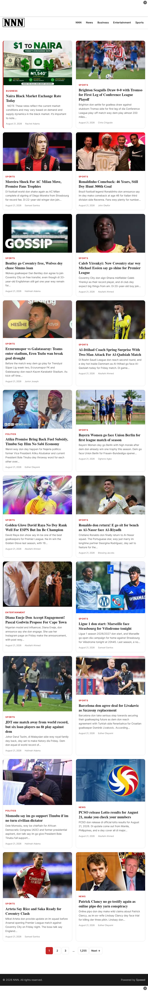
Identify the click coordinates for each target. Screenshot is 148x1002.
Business (12, 91)
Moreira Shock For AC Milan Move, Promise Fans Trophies (33, 184)
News (82, 807)
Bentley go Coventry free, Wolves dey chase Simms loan (34, 265)
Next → (95, 950)
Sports (83, 85)
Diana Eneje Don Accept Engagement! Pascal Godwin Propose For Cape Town (36, 620)
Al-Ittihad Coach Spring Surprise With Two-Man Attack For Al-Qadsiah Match (110, 352)
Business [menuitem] (103, 22)
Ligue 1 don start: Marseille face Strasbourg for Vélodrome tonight (105, 626)
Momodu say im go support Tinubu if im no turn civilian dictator (36, 818)
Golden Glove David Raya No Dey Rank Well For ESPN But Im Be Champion (36, 527)
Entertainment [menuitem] (122, 22)
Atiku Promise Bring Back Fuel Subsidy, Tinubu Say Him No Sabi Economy (36, 441)
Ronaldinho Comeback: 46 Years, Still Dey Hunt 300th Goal (108, 184)
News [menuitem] (89, 22)
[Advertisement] (74, 8)
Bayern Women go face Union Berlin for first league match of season (109, 437)
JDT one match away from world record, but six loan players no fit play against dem (36, 726)
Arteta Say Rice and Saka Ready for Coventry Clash (33, 911)
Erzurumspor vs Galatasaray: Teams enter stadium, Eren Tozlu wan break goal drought (34, 353)
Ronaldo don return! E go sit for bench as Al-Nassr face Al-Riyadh (109, 527)
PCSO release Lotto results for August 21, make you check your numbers (108, 815)
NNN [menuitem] (79, 22)
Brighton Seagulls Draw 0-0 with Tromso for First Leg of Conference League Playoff (110, 94)
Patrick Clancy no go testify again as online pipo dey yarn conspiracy (107, 904)
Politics (10, 434)
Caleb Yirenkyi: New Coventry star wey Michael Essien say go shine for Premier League (110, 268)
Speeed (140, 979)
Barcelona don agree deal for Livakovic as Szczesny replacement (109, 708)
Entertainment (15, 612)
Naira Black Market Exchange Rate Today (33, 98)
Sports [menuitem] (139, 22)
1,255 (83, 950)
